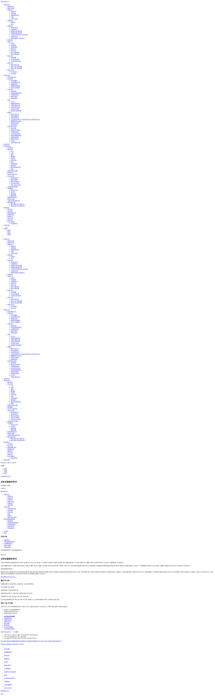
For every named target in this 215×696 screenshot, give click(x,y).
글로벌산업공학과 (16, 110)
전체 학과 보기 (11, 77)
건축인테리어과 (15, 105)
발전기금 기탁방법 (16, 66)
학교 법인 (10, 56)
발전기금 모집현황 (16, 68)
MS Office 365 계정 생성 (18, 206)
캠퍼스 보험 (10, 199)
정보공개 (10, 26)
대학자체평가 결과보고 (18, 38)
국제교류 (6, 225)
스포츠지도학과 (15, 133)
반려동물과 (14, 80)
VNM (9, 234)
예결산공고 (7, 621)
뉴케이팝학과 (15, 116)
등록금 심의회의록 (16, 31)
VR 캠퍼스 (14, 71)
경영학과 (13, 91)
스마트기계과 (15, 109)
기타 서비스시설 (15, 185)
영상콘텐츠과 (15, 117)
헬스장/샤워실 (15, 181)
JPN (5, 473)
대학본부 (13, 45)
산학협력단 (14, 29)
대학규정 (10, 40)
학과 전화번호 (15, 54)
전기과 (13, 102)
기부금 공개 (14, 36)
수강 (12, 151)
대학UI (13, 22)
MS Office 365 (11, 202)
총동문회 (13, 195)
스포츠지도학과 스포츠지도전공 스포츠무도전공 (25, 119)
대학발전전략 (15, 15)
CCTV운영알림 (8, 627)
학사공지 (10, 211)
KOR (6, 228)
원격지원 (6, 625)
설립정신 (13, 11)
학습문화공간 (15, 178)
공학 (8, 100)
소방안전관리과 (15, 107)
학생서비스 (7, 146)
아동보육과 (14, 98)
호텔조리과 (14, 84)
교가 (12, 24)
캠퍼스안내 (10, 70)
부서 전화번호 (15, 52)
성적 (12, 153)
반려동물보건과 (15, 82)
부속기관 (13, 48)
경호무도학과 (15, 123)
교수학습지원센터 (12, 186)
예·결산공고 (14, 27)
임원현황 (13, 57)
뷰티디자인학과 (15, 130)
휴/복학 (13, 156)
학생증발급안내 (12, 197)
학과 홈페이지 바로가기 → (8, 577)
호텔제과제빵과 (15, 86)
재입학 (13, 158)
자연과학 (10, 79)
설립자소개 (10, 6)
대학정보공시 (8, 618)
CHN (8, 233)
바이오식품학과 (15, 87)
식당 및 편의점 (15, 183)
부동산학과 (14, 96)
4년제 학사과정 (11, 126)
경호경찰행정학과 (16, 93)
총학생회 (13, 193)
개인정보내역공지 (9, 628)
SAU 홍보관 (11, 221)
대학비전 (10, 10)
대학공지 (6, 207)
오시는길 (13, 73)
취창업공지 (10, 214)
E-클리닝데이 (8, 620)
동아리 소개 (14, 190)
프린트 (6, 531)
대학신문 (10, 220)
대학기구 (10, 41)
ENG (8, 231)
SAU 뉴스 (10, 218)
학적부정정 (14, 163)
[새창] (31, 641)
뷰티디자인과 (15, 114)
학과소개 (6, 75)
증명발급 (10, 172)
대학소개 (6, 4)
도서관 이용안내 (12, 174)
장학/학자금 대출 (12, 170)
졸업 (12, 155)
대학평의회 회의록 (16, 33)
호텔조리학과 (15, 139)
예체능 (9, 112)
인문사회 (10, 89)
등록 (12, 169)
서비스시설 (10, 176)
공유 (5, 533)
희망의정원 (14, 179)
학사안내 (10, 149)
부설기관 (13, 50)
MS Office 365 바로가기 (17, 204)
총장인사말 (10, 8)
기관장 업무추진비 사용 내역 (19, 34)
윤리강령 (6, 623)
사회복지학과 (15, 94)
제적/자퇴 (13, 160)
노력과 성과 (14, 18)
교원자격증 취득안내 (13, 200)
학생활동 (10, 188)
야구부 (13, 192)
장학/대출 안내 (11, 213)
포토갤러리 (14, 223)
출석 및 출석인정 (16, 167)
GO (17, 632)
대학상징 (10, 20)
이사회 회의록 (15, 59)
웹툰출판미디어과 (16, 121)
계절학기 (13, 165)
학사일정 (10, 147)
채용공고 (10, 216)
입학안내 (6, 144)
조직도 (13, 43)
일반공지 (10, 209)
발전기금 (10, 63)
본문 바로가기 (5, 1)
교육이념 (13, 13)
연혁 (12, 17)
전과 (12, 162)
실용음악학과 (15, 137)
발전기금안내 (15, 64)
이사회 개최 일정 (16, 61)
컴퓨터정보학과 (15, 103)
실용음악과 (14, 124)
